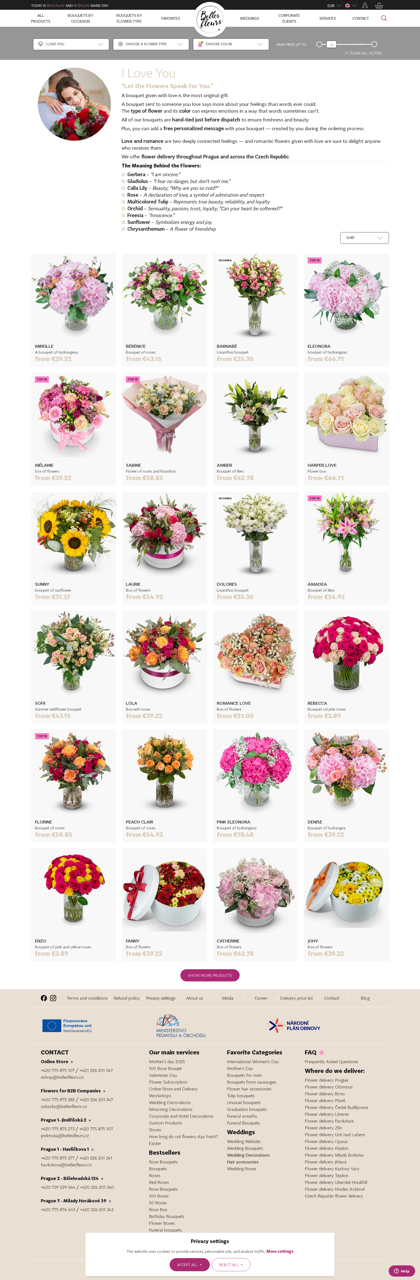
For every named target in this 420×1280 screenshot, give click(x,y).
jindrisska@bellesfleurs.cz (65, 1135)
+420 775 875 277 (58, 1158)
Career (261, 998)
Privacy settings (160, 998)
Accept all (189, 1264)
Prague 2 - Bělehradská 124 (72, 1178)
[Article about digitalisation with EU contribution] (97, 1025)
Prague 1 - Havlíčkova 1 (67, 1149)
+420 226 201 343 (97, 1209)
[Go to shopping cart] (379, 6)
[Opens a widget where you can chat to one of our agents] (401, 1271)
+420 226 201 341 (95, 1158)
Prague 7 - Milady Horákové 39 (76, 1200)
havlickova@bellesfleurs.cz (66, 1164)
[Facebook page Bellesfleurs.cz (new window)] (44, 998)
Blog (365, 998)
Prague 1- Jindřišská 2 (66, 1120)
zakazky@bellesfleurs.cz (64, 1106)
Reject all (231, 1264)
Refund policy (127, 998)
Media (228, 998)
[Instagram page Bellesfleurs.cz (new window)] (53, 998)
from (53, 359)
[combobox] (50, 44)
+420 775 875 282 (58, 1099)
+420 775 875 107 (58, 1070)
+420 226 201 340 (97, 1187)
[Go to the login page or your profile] (365, 5)
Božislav (82, 5)
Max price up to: (292, 44)
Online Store (57, 1061)
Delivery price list (296, 998)
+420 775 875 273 (58, 1128)
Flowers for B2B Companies (73, 1090)
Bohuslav (56, 5)
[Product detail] (73, 296)
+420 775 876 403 (58, 1209)
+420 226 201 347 (96, 1070)
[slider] (331, 44)
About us (194, 998)
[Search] (384, 18)
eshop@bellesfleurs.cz (62, 1077)
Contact (331, 998)
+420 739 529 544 (58, 1187)
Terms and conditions (87, 998)
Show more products (210, 975)
